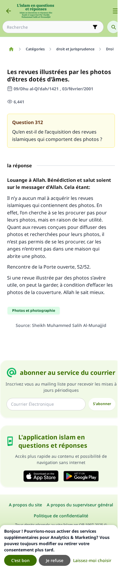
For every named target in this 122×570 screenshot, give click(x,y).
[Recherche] (113, 27)
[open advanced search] (95, 27)
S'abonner (102, 403)
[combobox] (49, 27)
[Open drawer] (115, 11)
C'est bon (20, 560)
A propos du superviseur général (80, 505)
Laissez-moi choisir (92, 560)
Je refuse (54, 560)
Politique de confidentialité (61, 515)
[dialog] (59, 547)
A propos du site (25, 505)
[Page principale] (11, 49)
